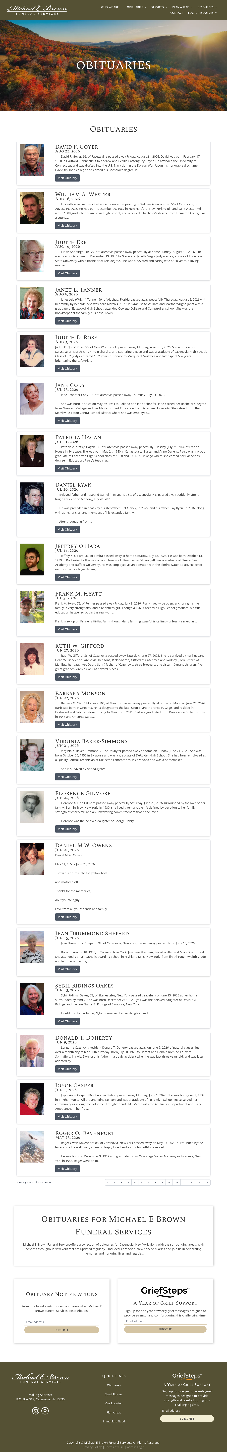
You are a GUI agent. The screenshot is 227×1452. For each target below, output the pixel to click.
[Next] (207, 1182)
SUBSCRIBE (62, 1330)
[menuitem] (111, 7)
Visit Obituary (67, 178)
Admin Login (136, 1447)
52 (200, 1182)
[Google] (45, 1411)
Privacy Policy (92, 1447)
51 (192, 1182)
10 (176, 1182)
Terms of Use (114, 1447)
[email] (35, 1411)
